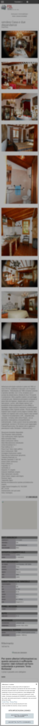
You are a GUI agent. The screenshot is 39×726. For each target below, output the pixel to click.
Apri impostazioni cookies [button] (19, 710)
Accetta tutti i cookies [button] (20, 722)
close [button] (36, 684)
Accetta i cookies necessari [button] (19, 715)
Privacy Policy (13, 702)
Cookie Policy (5, 702)
